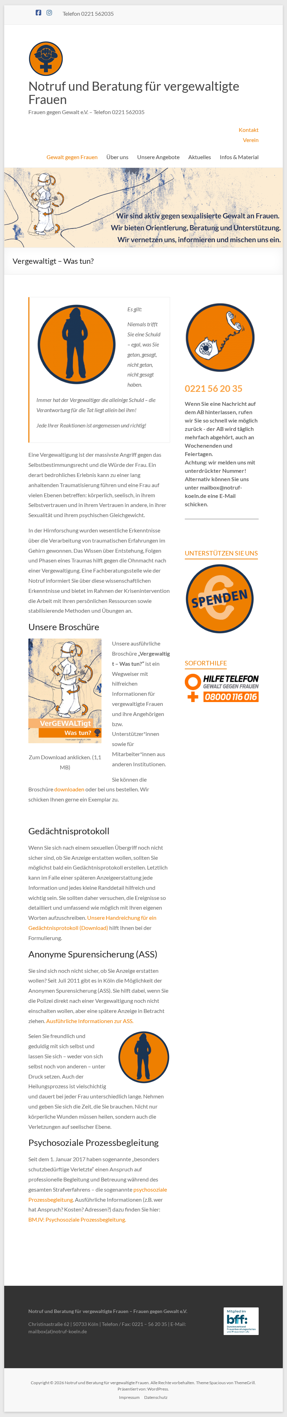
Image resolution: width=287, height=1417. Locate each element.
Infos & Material (239, 157)
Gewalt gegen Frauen (72, 157)
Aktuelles (199, 157)
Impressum (129, 1397)
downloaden (69, 789)
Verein (251, 139)
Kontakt (249, 129)
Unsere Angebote (158, 157)
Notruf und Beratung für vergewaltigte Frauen (133, 92)
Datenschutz (156, 1397)
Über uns (117, 157)
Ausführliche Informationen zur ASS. (89, 1020)
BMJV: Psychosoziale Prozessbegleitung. (77, 1219)
